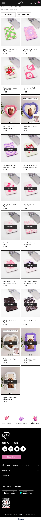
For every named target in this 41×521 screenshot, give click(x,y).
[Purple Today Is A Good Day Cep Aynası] (30, 32)
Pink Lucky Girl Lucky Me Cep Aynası (29, 89)
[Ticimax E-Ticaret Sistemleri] (20, 519)
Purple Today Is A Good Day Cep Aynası (30, 50)
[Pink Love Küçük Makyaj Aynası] (10, 109)
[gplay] (26, 492)
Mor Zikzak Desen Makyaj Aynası (29, 359)
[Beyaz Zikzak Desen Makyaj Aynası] (10, 380)
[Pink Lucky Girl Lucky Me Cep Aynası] (30, 71)
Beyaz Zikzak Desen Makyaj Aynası (10, 398)
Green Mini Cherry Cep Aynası (10, 50)
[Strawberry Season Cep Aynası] (10, 71)
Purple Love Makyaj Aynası (30, 127)
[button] (9, 122)
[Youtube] (17, 449)
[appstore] (9, 492)
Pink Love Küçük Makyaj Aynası (9, 127)
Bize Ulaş (11, 457)
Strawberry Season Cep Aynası (10, 88)
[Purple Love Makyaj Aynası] (30, 109)
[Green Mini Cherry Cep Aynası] (10, 32)
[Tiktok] (23, 449)
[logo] (6, 435)
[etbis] (6, 503)
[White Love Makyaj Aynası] (10, 342)
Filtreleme (25, 14)
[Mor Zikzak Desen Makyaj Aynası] (30, 342)
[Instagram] (10, 449)
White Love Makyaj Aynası (10, 359)
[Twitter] (4, 449)
